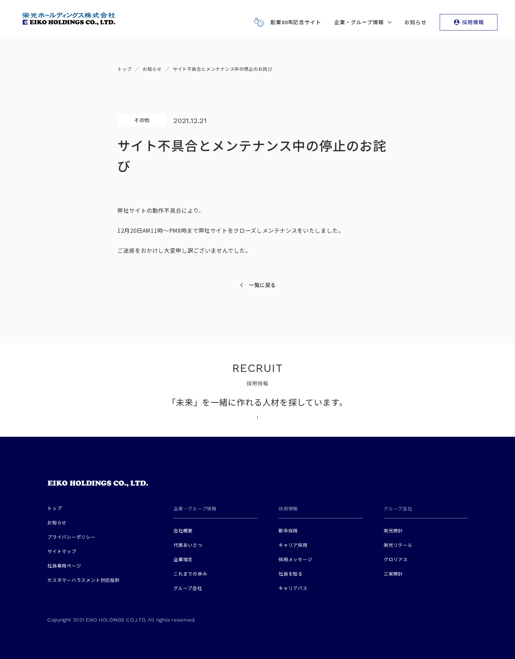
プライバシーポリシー (71, 537)
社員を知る (291, 573)
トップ (54, 508)
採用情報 (473, 22)
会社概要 (183, 530)
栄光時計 (393, 530)
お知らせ (415, 22)
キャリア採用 (293, 545)
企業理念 (183, 559)
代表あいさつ (187, 545)
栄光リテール (398, 545)
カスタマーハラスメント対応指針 (83, 580)
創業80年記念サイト (295, 22)
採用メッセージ (295, 559)
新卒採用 (288, 530)
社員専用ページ (64, 565)
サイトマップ (61, 551)
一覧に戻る (262, 284)
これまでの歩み (190, 573)
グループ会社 (187, 588)
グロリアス (396, 559)
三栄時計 (393, 573)
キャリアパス (293, 588)
